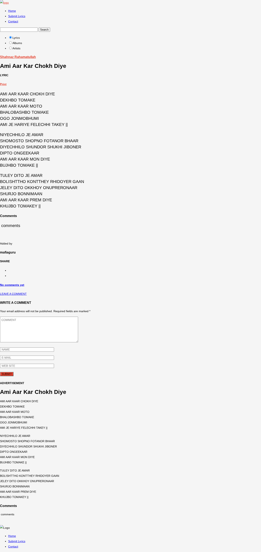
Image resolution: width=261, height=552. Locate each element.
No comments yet (12, 284)
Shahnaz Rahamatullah (18, 57)
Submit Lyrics (16, 16)
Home (12, 10)
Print (3, 84)
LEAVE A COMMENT (13, 293)
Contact (13, 21)
